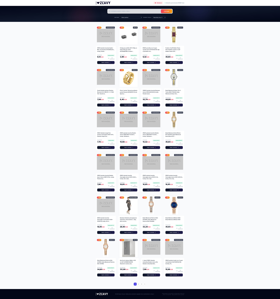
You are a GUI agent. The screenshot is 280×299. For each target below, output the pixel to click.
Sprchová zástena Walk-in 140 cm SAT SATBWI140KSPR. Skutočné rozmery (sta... (128, 262)
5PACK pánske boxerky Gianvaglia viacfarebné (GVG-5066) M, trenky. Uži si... (105, 219)
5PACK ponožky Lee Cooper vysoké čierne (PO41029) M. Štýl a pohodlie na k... (151, 49)
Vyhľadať (166, 11)
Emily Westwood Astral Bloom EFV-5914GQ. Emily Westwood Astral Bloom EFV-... (173, 134)
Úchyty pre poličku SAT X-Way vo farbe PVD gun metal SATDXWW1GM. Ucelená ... (128, 49)
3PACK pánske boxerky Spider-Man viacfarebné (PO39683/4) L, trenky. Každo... (105, 49)
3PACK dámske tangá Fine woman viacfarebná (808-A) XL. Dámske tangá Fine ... (105, 134)
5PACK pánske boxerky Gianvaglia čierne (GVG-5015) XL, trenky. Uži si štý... (174, 177)
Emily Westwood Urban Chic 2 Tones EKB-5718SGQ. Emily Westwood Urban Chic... (173, 92)
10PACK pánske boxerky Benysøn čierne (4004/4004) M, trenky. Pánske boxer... (151, 92)
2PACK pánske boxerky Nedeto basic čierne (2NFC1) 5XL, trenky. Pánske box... (105, 177)
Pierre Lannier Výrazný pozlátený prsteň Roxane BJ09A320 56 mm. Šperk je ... (128, 92)
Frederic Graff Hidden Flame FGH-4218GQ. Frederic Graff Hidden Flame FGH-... (172, 49)
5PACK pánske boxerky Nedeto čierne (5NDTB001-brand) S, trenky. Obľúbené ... (128, 134)
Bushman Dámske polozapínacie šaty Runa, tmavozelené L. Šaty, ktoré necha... (128, 219)
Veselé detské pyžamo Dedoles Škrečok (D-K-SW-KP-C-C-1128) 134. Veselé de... (105, 92)
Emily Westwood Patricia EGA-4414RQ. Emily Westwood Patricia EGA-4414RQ (105, 262)
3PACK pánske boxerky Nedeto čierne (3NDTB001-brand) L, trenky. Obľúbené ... (151, 134)
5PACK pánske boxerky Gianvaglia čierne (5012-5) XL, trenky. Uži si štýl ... (150, 177)
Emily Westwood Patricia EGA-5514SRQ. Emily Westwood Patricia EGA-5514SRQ (150, 219)
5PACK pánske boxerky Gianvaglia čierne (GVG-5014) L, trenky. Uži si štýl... (128, 177)
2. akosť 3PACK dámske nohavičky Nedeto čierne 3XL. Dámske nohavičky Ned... (150, 262)
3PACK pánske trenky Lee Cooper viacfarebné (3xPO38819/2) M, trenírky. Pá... (174, 262)
